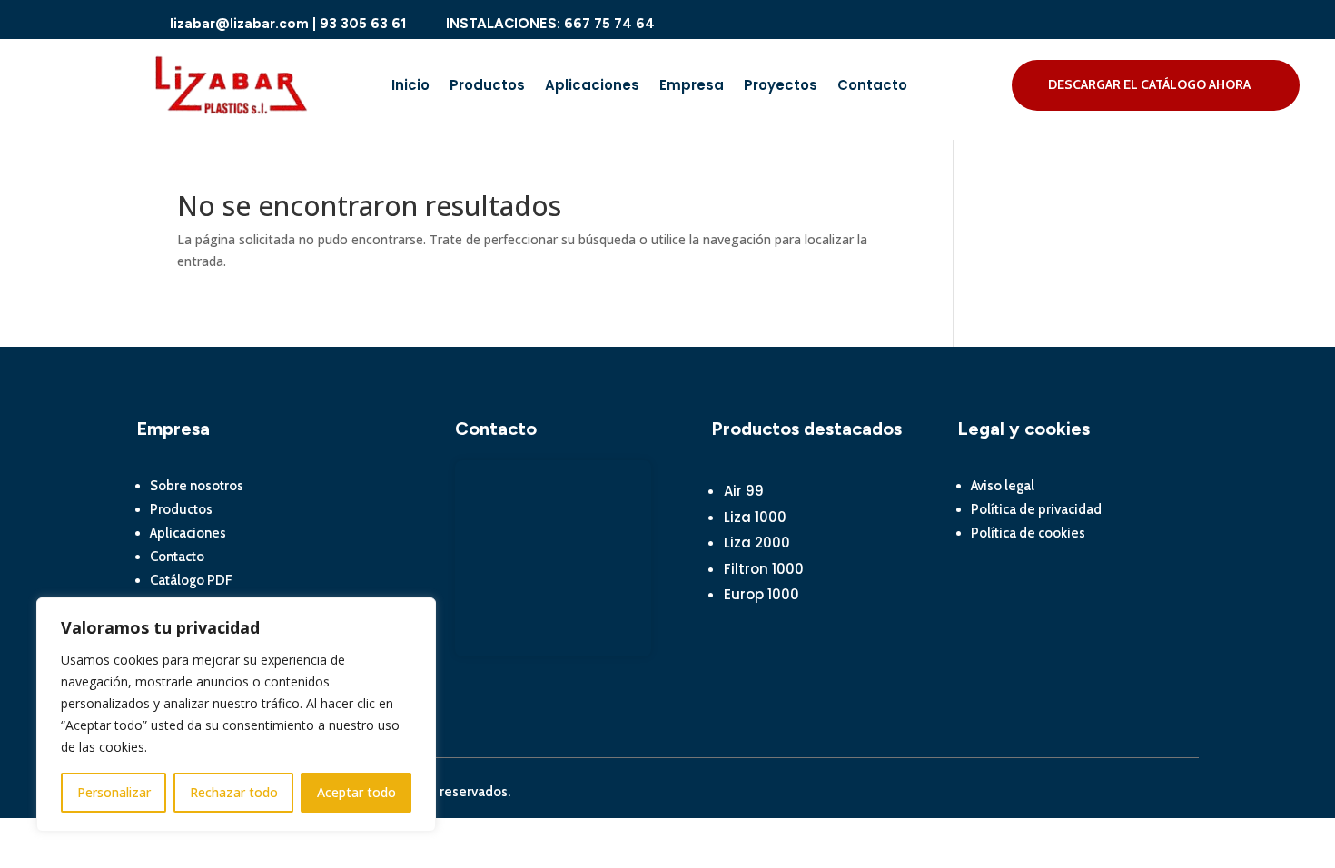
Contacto (872, 86)
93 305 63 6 (360, 23)
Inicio (410, 86)
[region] (236, 714)
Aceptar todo (356, 792)
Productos (487, 86)
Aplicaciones (592, 86)
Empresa (691, 86)
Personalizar (114, 792)
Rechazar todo (234, 792)
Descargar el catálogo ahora (1149, 84)
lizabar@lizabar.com (239, 23)
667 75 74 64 (607, 23)
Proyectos (780, 86)
